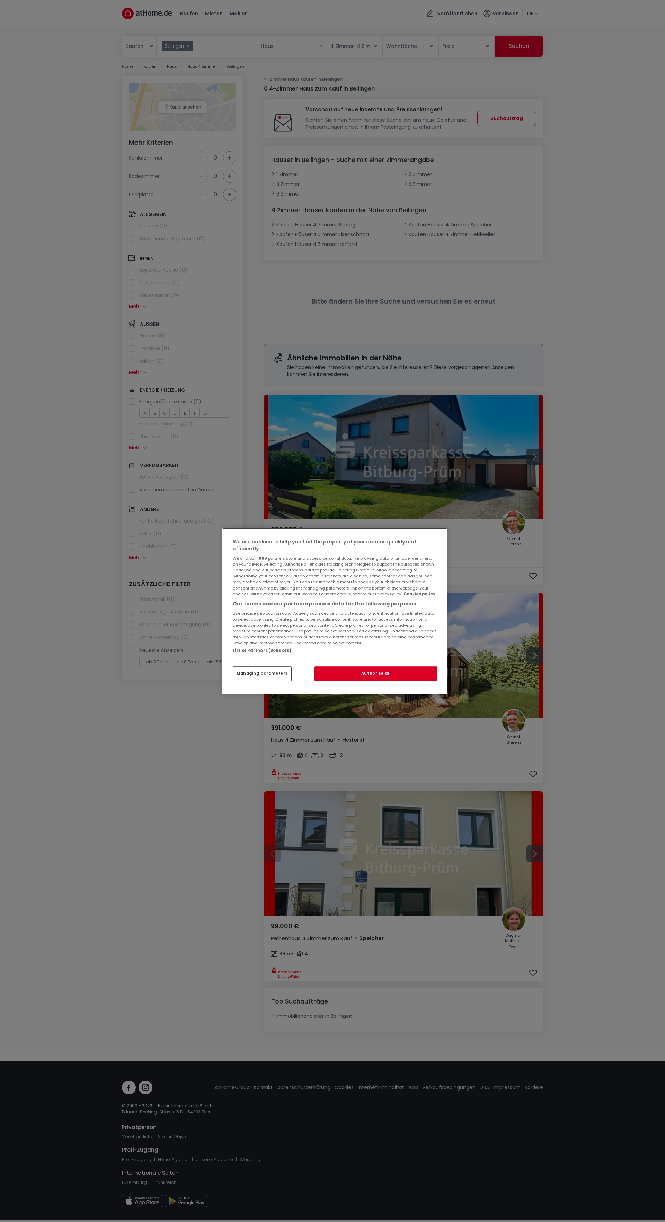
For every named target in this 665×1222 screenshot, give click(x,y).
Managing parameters (262, 673)
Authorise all (375, 673)
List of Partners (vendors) (262, 650)
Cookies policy (419, 594)
